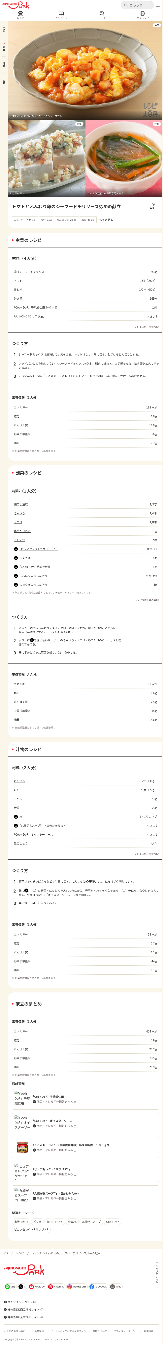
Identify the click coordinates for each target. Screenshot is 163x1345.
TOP (5, 1253)
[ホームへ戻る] (15, 5)
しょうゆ (25, 558)
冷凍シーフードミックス (29, 272)
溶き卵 (18, 298)
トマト (18, 281)
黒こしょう (21, 843)
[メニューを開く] (157, 5)
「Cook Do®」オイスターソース (33, 834)
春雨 (16, 808)
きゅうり (19, 513)
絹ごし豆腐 (21, 504)
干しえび (19, 540)
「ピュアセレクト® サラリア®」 (38, 549)
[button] (137, 5)
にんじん (19, 781)
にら (16, 790)
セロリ (18, 522)
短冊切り (91, 881)
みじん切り (123, 354)
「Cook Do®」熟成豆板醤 (34, 567)
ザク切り (118, 881)
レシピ (20, 1253)
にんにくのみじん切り (33, 576)
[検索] (125, 5)
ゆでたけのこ (22, 531)
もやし (18, 799)
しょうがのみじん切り (33, 585)
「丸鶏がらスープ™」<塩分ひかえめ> (42, 825)
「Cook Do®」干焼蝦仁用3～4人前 (35, 307)
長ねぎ (18, 289)
